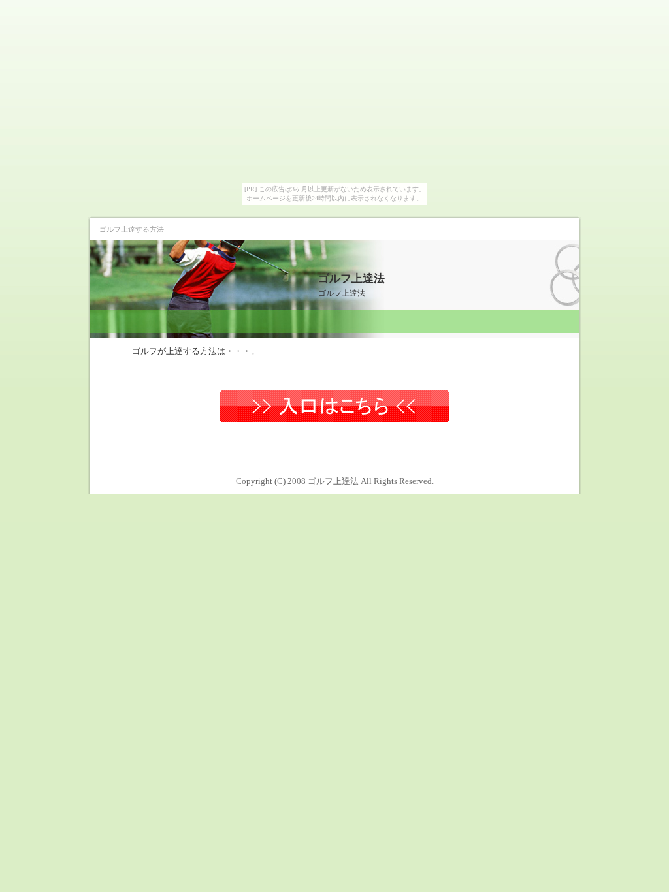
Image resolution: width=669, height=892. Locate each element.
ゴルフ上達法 (351, 278)
